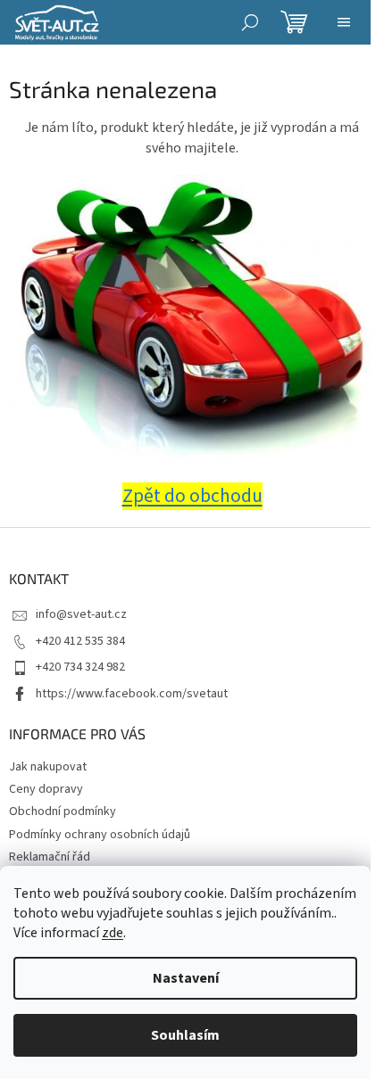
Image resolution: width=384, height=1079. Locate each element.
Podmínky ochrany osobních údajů (99, 835)
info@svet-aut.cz (81, 614)
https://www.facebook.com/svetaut (132, 694)
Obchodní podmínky (62, 811)
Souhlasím (185, 1035)
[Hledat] (250, 22)
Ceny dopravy (46, 789)
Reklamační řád (49, 857)
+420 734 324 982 (80, 667)
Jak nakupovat (48, 767)
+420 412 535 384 (80, 641)
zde (112, 933)
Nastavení (186, 978)
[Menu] (344, 22)
